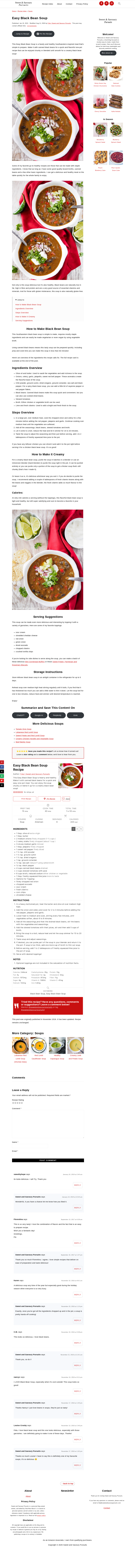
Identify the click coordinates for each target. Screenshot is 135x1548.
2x (77, 829)
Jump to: (21, 300)
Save (67, 799)
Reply (77, 1185)
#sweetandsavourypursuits (32, 1010)
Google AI (39, 715)
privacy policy (41, 1515)
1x (73, 829)
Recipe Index (47, 4)
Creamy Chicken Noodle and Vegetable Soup (34, 739)
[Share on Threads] (2, 785)
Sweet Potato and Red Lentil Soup (30, 736)
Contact (69, 4)
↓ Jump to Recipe (22, 34)
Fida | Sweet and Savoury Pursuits (35, 774)
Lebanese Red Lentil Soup (27, 732)
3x (81, 829)
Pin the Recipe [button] (46, 34)
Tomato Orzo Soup (23, 729)
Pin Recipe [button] (50, 799)
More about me (107, 53)
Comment (16, 1109)
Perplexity (57, 715)
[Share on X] (2, 771)
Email (15, 1151)
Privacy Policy (82, 4)
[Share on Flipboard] (2, 781)
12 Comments (32, 26)
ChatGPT (21, 715)
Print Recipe (26, 799)
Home (14, 11)
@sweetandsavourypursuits (40, 1007)
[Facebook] (101, 3)
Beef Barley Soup (23, 742)
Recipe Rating (18, 1100)
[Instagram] (112, 3)
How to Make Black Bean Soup (28, 305)
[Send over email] (2, 776)
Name (15, 1142)
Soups (30, 11)
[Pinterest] (106, 3)
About (59, 4)
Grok (75, 715)
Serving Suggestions (24, 321)
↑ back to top (67, 1484)
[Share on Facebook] (2, 767)
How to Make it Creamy (25, 317)
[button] (14, 792)
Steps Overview (22, 313)
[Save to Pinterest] (2, 762)
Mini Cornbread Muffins (35, 662)
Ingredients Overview (24, 309)
